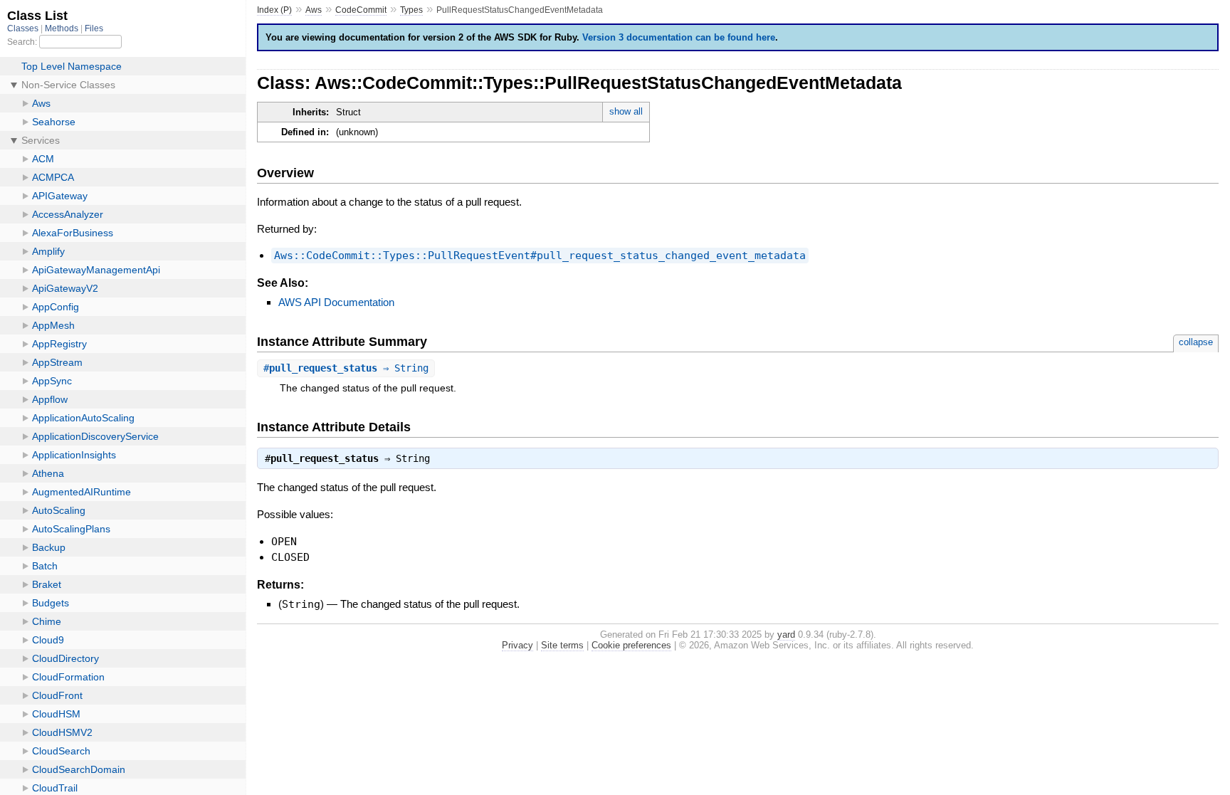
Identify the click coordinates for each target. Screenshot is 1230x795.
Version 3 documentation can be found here (678, 37)
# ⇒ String (346, 368)
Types (411, 10)
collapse (1196, 342)
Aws (313, 10)
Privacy (517, 645)
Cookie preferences (631, 645)
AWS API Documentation (336, 302)
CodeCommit (361, 10)
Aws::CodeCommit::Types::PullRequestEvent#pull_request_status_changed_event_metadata (540, 255)
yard (786, 634)
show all (626, 111)
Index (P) (274, 10)
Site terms (562, 645)
